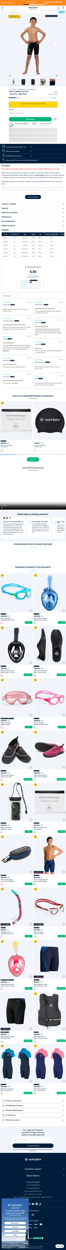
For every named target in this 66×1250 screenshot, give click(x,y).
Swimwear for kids (21, 89)
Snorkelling (15, 1231)
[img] (7, 302)
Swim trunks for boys (31, 89)
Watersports (15, 1223)
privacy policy (33, 1150)
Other (15, 1235)
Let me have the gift (33, 1145)
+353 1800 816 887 (34, 1185)
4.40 (33, 272)
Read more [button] (6, 350)
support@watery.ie (34, 1188)
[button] (9, 44)
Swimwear (13, 89)
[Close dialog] (27, 1200)
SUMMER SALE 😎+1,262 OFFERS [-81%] (14, 16)
